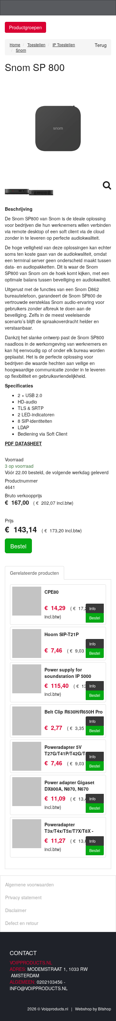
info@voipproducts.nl (39, 988)
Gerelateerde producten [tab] (34, 573)
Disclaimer (15, 910)
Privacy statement (23, 897)
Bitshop (104, 1008)
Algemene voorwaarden (29, 884)
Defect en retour (21, 923)
